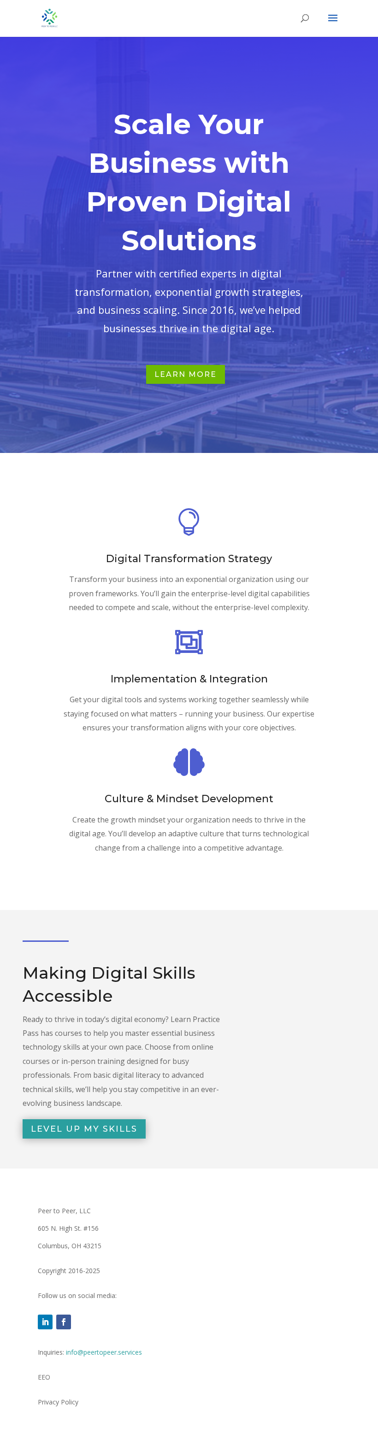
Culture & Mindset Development (189, 799)
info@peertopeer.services (104, 1352)
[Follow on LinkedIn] (45, 1322)
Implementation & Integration (189, 679)
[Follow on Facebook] (63, 1322)
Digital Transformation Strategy (189, 558)
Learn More (185, 374)
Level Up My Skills (84, 1129)
